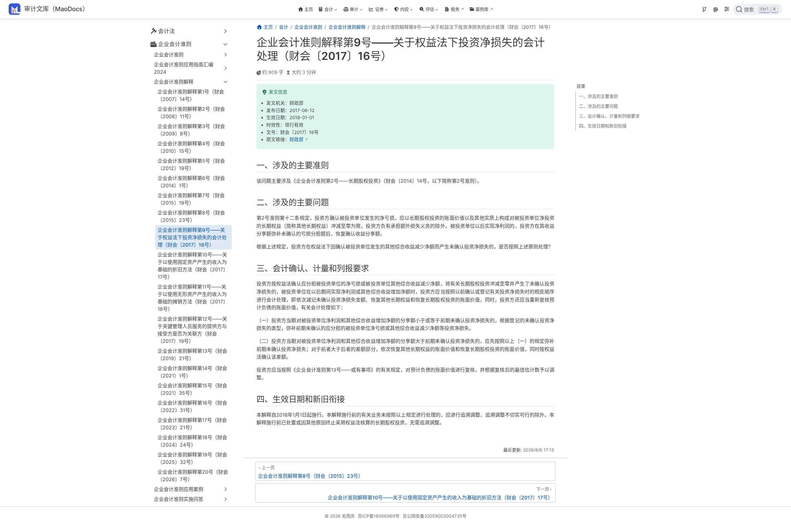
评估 (426, 10)
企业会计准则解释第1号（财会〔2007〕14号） (191, 95)
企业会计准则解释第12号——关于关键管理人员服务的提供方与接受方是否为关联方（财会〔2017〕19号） (192, 330)
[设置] (727, 10)
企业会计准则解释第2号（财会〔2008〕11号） (191, 112)
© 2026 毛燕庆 (340, 516)
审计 (350, 10)
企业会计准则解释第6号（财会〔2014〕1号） (191, 182)
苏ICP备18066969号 (379, 516)
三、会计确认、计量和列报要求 (609, 116)
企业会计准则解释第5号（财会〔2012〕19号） (191, 164)
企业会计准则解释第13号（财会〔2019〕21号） (192, 354)
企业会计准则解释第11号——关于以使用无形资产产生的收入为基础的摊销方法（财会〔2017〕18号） (193, 298)
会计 (325, 10)
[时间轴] (704, 10)
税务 (455, 9)
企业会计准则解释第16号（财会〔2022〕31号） (192, 406)
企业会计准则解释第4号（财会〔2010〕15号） (191, 147)
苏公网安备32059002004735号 (435, 516)
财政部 (296, 139)
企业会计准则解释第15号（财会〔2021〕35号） (192, 389)
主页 (308, 9)
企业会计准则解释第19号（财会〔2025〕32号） (192, 458)
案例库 (482, 9)
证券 (375, 10)
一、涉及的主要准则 (598, 96)
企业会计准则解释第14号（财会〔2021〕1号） (192, 372)
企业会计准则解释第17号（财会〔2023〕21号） (192, 424)
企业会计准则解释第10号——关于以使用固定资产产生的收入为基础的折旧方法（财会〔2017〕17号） (193, 266)
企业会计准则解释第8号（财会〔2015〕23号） (191, 216)
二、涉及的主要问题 (598, 106)
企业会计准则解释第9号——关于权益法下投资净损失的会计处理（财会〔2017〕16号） (192, 237)
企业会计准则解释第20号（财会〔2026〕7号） (193, 475)
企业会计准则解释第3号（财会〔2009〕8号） (191, 130)
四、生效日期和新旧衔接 (603, 125)
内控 (400, 10)
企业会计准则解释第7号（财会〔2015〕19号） (191, 199)
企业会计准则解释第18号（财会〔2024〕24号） (192, 441)
